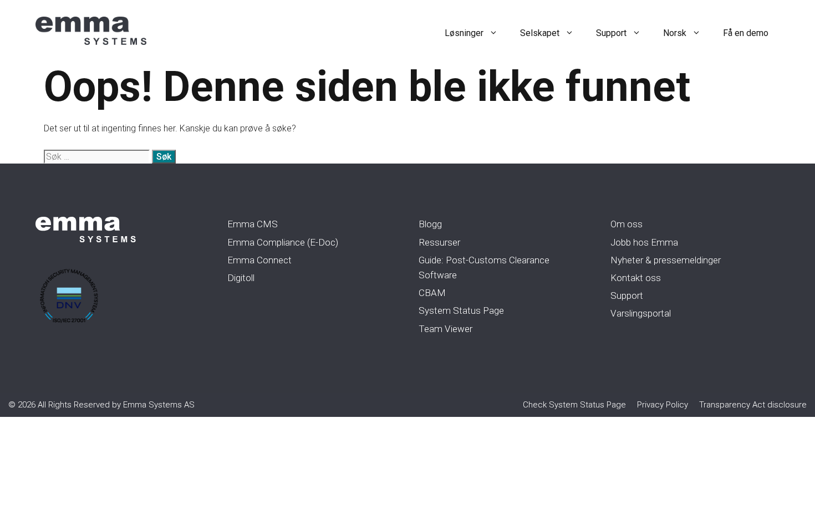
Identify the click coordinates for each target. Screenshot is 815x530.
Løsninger (464, 33)
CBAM (432, 292)
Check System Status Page (574, 405)
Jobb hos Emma (644, 242)
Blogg (430, 224)
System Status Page (461, 310)
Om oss (626, 224)
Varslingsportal (640, 313)
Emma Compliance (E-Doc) (282, 242)
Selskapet (539, 33)
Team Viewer (445, 328)
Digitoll (240, 277)
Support (611, 33)
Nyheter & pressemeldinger (665, 260)
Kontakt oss (635, 277)
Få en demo (745, 33)
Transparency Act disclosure (753, 405)
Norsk (674, 33)
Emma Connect (259, 260)
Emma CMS (252, 224)
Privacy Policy (662, 405)
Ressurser (439, 242)
